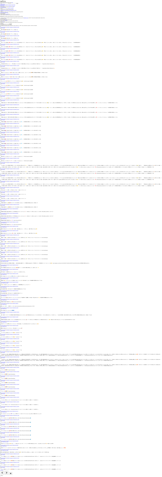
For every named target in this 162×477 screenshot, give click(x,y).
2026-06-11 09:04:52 (15, 303)
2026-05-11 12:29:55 (16, 397)
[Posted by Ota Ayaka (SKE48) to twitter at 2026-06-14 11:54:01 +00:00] (0, 272)
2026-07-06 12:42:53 (16, 187)
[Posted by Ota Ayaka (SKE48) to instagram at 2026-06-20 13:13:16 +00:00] (0, 234)
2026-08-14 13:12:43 (16, 78)
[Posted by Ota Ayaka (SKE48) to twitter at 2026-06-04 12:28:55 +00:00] (0, 324)
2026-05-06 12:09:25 (15, 445)
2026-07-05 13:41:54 (16, 200)
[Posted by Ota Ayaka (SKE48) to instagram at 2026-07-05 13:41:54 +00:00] (0, 199)
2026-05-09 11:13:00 (16, 415)
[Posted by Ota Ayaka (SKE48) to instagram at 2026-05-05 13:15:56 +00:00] (0, 457)
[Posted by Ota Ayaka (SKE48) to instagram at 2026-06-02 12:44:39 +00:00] (0, 329)
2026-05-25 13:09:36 (16, 367)
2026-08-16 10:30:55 (16, 74)
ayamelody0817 (2, 10)
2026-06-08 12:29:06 (15, 307)
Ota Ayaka (1, 27)
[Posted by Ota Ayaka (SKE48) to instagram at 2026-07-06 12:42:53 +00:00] (0, 186)
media (3, 209)
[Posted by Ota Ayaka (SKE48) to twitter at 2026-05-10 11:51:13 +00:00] (0, 410)
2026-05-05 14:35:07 (15, 449)
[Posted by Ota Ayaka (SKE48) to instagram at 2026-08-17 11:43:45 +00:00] (0, 60)
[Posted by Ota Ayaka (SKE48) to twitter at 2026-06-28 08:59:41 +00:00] (0, 212)
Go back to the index (3, 7)
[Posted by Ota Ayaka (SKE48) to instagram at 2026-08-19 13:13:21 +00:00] (0, 39)
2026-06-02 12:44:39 (16, 334)
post (3, 32)
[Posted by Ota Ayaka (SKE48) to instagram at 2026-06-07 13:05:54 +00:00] (0, 311)
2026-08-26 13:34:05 (16, 27)
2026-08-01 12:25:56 (16, 153)
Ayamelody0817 (12, 10)
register (1, 4)
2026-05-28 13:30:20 (16, 351)
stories (5, 10)
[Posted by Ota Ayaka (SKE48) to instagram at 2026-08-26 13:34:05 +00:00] (0, 26)
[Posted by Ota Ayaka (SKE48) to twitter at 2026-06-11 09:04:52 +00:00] (0, 302)
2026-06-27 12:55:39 (15, 217)
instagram (8, 10)
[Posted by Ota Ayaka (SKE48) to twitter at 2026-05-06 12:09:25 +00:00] (0, 444)
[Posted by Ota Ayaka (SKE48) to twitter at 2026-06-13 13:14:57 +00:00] (0, 298)
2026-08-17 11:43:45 (16, 61)
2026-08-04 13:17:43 (16, 123)
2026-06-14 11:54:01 (15, 273)
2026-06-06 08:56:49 (15, 321)
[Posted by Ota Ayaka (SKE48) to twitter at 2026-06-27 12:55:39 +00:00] (0, 221)
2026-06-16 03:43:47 (15, 269)
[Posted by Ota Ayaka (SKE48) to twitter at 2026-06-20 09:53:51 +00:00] (0, 259)
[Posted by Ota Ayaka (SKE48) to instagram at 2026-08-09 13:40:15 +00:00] (0, 108)
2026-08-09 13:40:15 (16, 104)
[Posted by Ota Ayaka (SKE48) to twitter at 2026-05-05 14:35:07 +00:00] (0, 448)
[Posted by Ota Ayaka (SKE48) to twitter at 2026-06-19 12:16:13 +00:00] (0, 264)
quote (7, 261)
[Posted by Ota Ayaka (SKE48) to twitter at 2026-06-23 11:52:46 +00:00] (0, 225)
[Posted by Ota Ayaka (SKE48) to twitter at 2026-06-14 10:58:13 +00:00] (0, 281)
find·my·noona (2, 5)
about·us (3, 4)
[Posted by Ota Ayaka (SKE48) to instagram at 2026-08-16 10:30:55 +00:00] (0, 69)
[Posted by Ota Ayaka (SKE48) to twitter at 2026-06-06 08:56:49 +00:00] (0, 320)
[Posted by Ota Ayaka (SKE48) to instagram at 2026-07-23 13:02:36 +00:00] (0, 161)
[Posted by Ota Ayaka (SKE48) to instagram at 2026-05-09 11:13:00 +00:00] (0, 414)
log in (17, 3)
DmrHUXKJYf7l (2, 12)
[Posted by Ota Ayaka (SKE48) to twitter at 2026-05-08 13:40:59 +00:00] (0, 440)
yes (3, 21)
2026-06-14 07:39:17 (15, 286)
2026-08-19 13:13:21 (16, 44)
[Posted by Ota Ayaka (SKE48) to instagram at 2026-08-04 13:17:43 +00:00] (0, 118)
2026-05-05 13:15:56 (16, 453)
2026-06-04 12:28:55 (15, 325)
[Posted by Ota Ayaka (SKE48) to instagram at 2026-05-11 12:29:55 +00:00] (0, 396)
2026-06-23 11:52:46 (15, 226)
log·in (12, 2)
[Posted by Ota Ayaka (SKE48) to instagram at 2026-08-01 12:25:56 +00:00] (0, 157)
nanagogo (6, 12)
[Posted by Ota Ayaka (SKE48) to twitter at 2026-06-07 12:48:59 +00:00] (0, 316)
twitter (15, 10)
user (4, 32)
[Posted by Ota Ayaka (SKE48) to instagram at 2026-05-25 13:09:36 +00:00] (0, 366)
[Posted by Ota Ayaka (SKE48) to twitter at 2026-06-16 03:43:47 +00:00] (0, 268)
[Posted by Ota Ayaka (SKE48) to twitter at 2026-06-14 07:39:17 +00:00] (0, 285)
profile (10, 6)
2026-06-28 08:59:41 (15, 208)
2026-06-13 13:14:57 (15, 299)
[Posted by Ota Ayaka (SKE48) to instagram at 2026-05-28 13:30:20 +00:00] (0, 361)
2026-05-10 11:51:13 (15, 411)
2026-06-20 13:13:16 (16, 239)
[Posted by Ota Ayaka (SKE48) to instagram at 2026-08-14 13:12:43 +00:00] (0, 77)
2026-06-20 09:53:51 (15, 260)
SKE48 (14, 6)
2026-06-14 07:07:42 (15, 290)
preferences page (26, 17)
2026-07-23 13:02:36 (16, 162)
